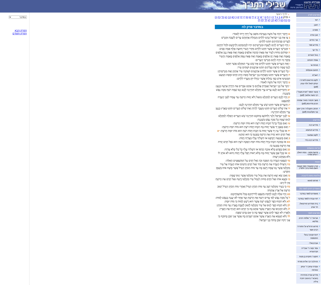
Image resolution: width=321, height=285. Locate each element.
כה (219, 17)
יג (255, 17)
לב (272, 20)
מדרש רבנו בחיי (311, 140)
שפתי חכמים (312, 60)
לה (262, 20)
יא (261, 17)
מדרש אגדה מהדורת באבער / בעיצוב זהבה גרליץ (309, 278)
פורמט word (313, 180)
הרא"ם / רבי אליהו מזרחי (308, 261)
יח (241, 17)
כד (222, 17)
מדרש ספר (313, 45)
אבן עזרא (314, 35)
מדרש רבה (313, 125)
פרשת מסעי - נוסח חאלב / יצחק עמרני (307, 153)
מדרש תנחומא (312, 130)
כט (281, 20)
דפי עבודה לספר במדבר (308, 198)
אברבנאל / (313, 243)
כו (216, 17)
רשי (316, 20)
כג (226, 17)
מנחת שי (314, 65)
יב (258, 17)
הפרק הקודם (20, 33)
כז (289, 20)
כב (229, 17)
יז (244, 17)
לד (265, 20)
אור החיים (314, 40)
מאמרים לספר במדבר (309, 193)
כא (233, 17)
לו (259, 20)
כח (285, 20)
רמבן (316, 25)
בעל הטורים (313, 55)
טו (250, 17)
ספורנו (315, 30)
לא (276, 20)
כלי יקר (315, 50)
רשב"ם (315, 75)
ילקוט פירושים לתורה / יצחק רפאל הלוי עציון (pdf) (309, 83)
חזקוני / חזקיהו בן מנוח (308, 256)
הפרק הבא (21, 30)
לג (269, 20)
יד (253, 17)
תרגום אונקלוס (312, 70)
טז (247, 17)
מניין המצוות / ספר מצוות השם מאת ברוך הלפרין (307, 167)
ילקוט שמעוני (312, 135)
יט (238, 17)
